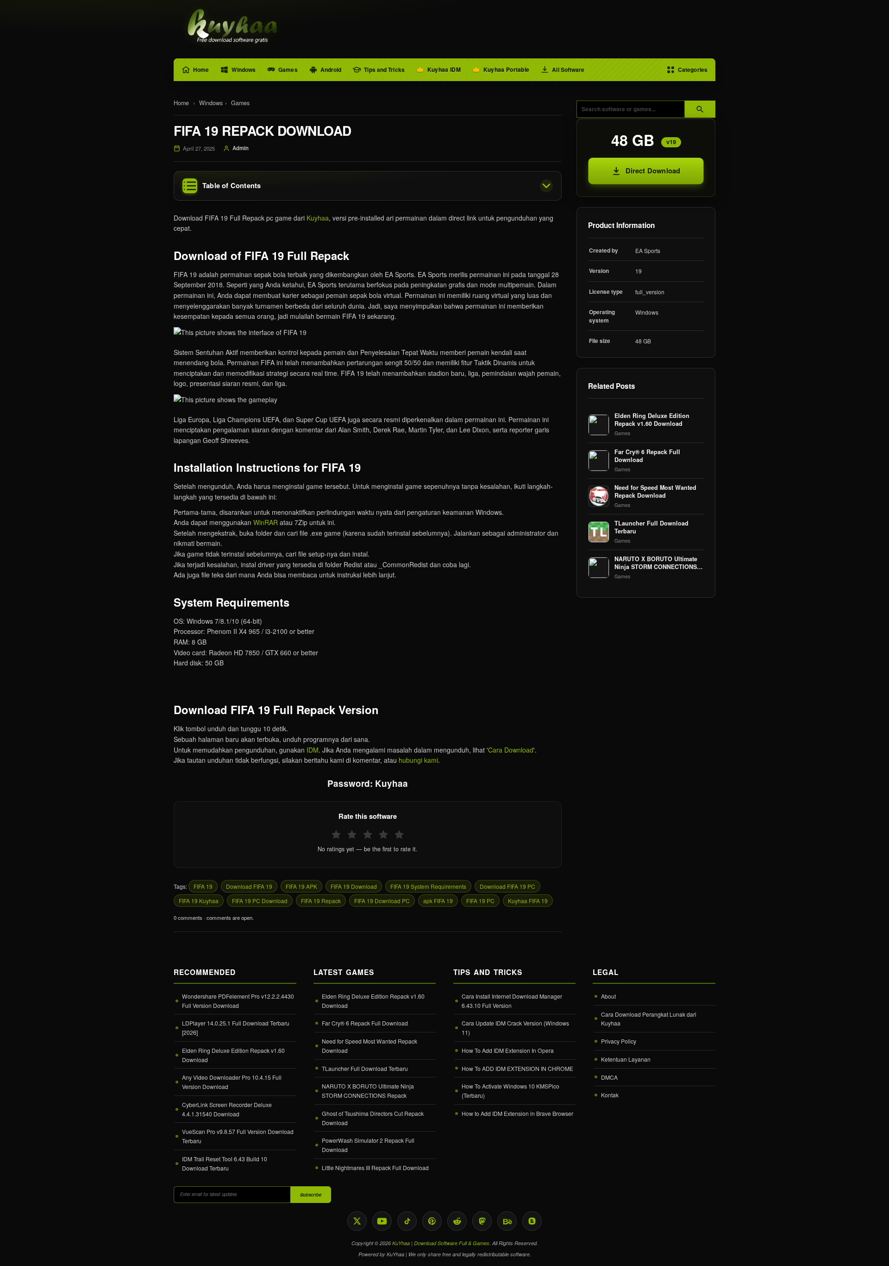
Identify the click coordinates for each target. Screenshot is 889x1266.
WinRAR (265, 522)
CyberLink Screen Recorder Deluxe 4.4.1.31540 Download (227, 1109)
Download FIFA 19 (249, 886)
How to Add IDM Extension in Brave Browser (517, 1113)
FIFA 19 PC (480, 901)
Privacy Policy (618, 1041)
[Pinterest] (432, 1221)
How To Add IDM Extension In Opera (508, 1050)
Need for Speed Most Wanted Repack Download (369, 1045)
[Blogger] (532, 1221)
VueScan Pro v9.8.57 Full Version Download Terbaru (238, 1136)
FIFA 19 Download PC (382, 901)
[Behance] (507, 1221)
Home (181, 103)
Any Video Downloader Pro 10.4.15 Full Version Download (232, 1081)
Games (240, 103)
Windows (211, 103)
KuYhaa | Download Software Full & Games (440, 1243)
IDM (313, 749)
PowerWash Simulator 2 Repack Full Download (368, 1144)
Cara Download (510, 749)
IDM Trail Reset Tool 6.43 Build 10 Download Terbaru (224, 1163)
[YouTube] (382, 1221)
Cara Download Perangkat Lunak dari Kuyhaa (648, 1018)
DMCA (609, 1077)
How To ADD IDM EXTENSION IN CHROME (517, 1068)
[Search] (700, 109)
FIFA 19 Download (354, 886)
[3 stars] (368, 835)
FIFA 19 (203, 886)
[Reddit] (457, 1221)
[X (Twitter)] (357, 1221)
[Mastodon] (482, 1221)
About (608, 996)
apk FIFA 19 (438, 901)
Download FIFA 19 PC (507, 886)
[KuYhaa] (233, 26)
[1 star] (336, 835)
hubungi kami (418, 760)
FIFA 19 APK (301, 886)
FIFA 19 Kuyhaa (199, 901)
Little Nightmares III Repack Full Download (375, 1167)
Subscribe (310, 1194)
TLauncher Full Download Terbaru (365, 1068)
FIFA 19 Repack (321, 901)
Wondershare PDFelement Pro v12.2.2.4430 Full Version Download (238, 1000)
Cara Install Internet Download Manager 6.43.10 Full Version (512, 1000)
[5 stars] (399, 835)
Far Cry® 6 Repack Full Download (365, 1023)
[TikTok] (407, 1221)
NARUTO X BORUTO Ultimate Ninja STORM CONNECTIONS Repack (368, 1090)
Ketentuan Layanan (626, 1059)
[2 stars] (352, 835)
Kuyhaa (318, 217)
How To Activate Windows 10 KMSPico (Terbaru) (510, 1090)
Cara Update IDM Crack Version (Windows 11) (515, 1027)
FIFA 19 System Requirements (428, 886)
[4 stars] (383, 835)
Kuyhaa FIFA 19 (528, 901)
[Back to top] (868, 1250)
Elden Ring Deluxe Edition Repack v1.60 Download (233, 1054)
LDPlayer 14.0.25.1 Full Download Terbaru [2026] (235, 1027)
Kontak (610, 1095)
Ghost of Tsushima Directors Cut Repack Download (373, 1118)
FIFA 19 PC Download (260, 901)
